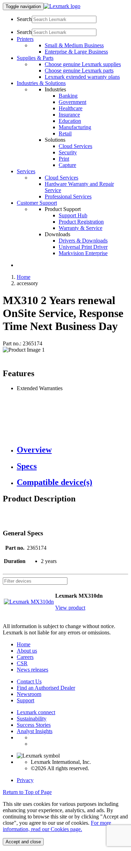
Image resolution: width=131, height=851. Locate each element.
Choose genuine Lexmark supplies (83, 64)
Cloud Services (75, 146)
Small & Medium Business (74, 45)
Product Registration (81, 222)
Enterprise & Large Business (76, 52)
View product (70, 608)
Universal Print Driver (83, 247)
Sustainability (31, 719)
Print (64, 159)
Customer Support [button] (37, 203)
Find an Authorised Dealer (46, 688)
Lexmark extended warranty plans (82, 77)
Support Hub (73, 215)
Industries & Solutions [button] (41, 83)
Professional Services (68, 196)
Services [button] (26, 171)
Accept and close (23, 841)
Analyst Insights (34, 731)
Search (24, 19)
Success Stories (34, 725)
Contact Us (29, 681)
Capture (67, 165)
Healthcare (70, 108)
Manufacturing (75, 127)
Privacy (25, 780)
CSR (22, 663)
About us (27, 651)
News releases (32, 670)
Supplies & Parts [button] (35, 58)
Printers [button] (25, 39)
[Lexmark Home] (62, 6)
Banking (68, 96)
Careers (25, 657)
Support (25, 700)
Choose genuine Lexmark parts (79, 70)
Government (72, 102)
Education (70, 121)
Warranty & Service (80, 228)
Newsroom (29, 694)
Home (23, 277)
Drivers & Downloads (83, 241)
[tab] (72, 450)
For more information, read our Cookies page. (57, 826)
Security (68, 152)
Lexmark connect (36, 712)
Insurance (69, 115)
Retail (65, 133)
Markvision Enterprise (83, 253)
